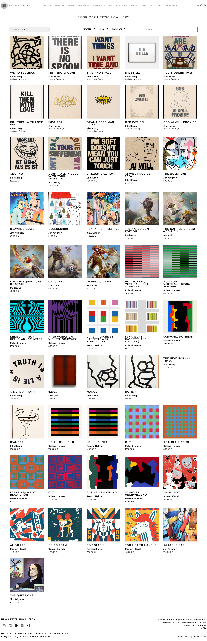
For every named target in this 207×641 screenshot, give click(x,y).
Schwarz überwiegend (136, 493)
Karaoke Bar (174, 545)
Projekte (99, 5)
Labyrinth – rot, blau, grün (23, 493)
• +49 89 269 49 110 (39, 636)
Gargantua (57, 281)
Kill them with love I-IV (26, 123)
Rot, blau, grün (176, 442)
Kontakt (156, 5)
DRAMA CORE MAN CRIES (100, 123)
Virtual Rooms (118, 5)
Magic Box (171, 492)
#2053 (52, 391)
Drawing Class (22, 228)
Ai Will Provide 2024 (138, 175)
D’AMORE (17, 442)
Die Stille (133, 72)
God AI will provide (180, 122)
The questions (22, 595)
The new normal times (177, 359)
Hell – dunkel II (61, 442)
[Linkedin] (10, 626)
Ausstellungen (64, 5)
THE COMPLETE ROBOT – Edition (180, 230)
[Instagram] (4, 626)
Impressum (199, 636)
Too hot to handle (140, 545)
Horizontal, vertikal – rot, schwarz (137, 284)
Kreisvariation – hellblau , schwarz (26, 338)
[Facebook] (16, 626)
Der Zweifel (135, 122)
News (144, 5)
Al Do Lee (18, 545)
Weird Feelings (22, 72)
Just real (56, 122)
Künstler (83, 5)
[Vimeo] (22, 626)
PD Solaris (96, 545)
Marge (92, 391)
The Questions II (176, 173)
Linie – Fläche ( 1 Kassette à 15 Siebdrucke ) (100, 339)
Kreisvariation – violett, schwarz (62, 338)
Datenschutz (183, 636)
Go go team (57, 545)
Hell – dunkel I (99, 442)
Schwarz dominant (179, 336)
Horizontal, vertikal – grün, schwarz (176, 284)
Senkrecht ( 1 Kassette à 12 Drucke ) (136, 339)
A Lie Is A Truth (22, 391)
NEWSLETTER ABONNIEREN (18, 619)
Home (47, 5)
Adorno (16, 173)
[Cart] (200, 5)
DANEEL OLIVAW (99, 281)
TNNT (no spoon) (61, 72)
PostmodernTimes (178, 72)
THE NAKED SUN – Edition (138, 230)
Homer (130, 391)
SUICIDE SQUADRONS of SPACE (26, 282)
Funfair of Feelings (103, 228)
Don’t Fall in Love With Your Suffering (63, 176)
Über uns (171, 5)
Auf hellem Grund (102, 492)
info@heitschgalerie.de (15, 636)
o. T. (128, 442)
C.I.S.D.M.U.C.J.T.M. (100, 173)
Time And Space (99, 72)
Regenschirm (59, 228)
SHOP (134, 5)
